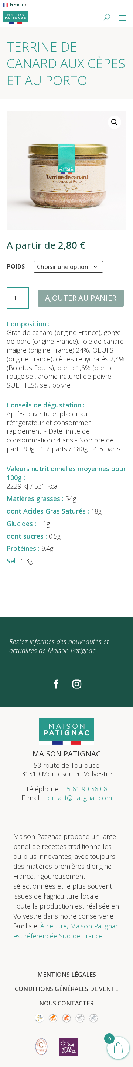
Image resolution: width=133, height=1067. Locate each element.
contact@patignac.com (78, 797)
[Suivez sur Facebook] (56, 684)
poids (16, 266)
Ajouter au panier (80, 298)
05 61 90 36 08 (85, 788)
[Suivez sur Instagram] (77, 684)
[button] (114, 122)
